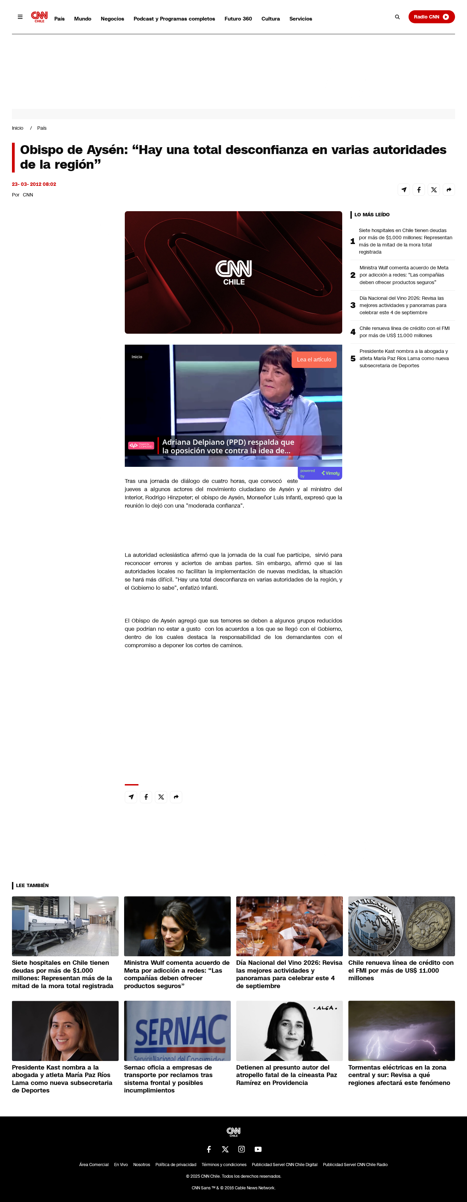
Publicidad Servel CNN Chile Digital (285, 1164)
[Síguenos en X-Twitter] (225, 1149)
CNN (28, 194)
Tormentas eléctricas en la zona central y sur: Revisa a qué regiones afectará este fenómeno (399, 1075)
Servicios (301, 18)
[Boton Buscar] (397, 17)
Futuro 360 (238, 18)
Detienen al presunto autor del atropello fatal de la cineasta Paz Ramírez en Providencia (286, 1075)
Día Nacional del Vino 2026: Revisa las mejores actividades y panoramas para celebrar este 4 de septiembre (403, 305)
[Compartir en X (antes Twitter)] (434, 189)
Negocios (112, 18)
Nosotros (141, 1164)
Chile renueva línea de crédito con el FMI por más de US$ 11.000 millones (405, 332)
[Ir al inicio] (39, 17)
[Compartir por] (449, 189)
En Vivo (121, 1164)
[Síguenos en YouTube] (258, 1149)
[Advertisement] (63, 603)
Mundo (82, 18)
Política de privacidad (176, 1164)
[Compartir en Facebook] (419, 189)
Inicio (17, 128)
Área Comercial (94, 1164)
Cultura (271, 18)
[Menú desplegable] (20, 17)
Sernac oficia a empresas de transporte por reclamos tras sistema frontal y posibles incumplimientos (168, 1079)
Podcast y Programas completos (174, 18)
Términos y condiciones (224, 1164)
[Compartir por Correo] (404, 189)
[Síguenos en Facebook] (208, 1149)
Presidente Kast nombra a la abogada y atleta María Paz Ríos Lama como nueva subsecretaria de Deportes (404, 358)
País (59, 18)
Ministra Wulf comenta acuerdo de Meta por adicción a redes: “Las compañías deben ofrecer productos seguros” (404, 274)
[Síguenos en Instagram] (241, 1149)
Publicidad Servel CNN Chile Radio (355, 1164)
